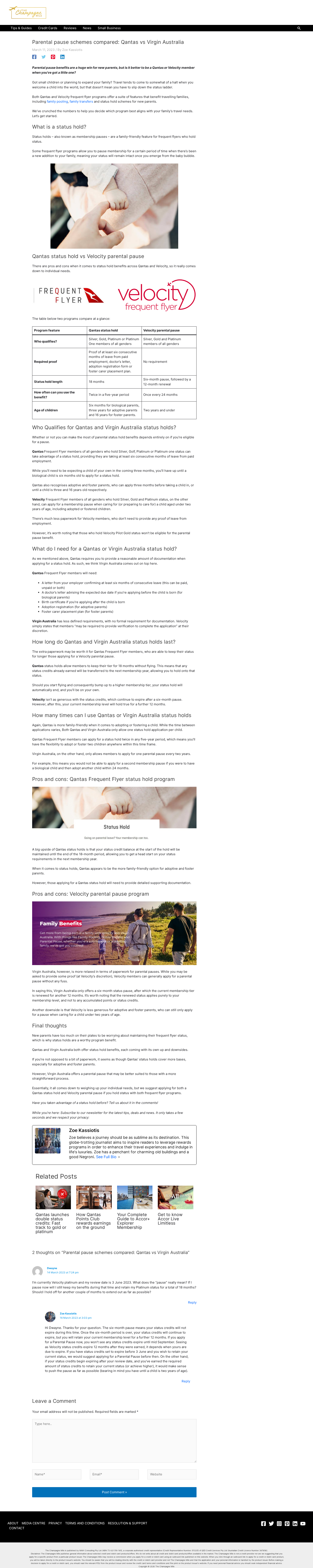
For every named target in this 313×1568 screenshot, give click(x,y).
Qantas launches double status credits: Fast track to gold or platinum (52, 1223)
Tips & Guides (21, 28)
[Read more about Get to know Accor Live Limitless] (175, 1197)
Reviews (70, 28)
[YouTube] (303, 1523)
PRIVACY (55, 1523)
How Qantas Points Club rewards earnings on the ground (93, 1221)
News (87, 28)
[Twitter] (44, 57)
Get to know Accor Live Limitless (170, 1219)
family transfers (81, 101)
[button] (299, 28)
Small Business (109, 28)
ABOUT (13, 1523)
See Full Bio (106, 1157)
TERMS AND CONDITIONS (85, 1523)
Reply (192, 1302)
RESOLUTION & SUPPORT (127, 1523)
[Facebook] (34, 57)
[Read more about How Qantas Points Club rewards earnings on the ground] (94, 1197)
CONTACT (16, 1528)
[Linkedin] (62, 57)
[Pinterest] (53, 57)
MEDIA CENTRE (33, 1523)
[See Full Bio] (119, 1156)
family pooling (57, 101)
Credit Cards (47, 28)
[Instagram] (279, 1523)
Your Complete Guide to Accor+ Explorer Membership (133, 1221)
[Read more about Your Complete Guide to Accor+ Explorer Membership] (135, 1197)
